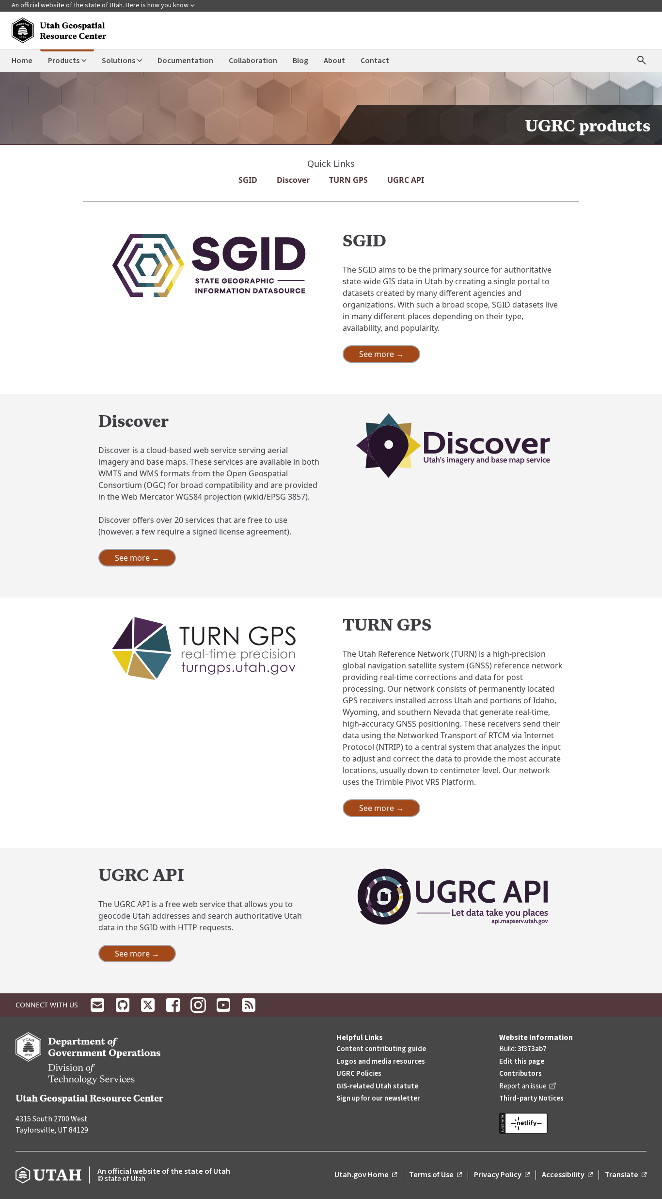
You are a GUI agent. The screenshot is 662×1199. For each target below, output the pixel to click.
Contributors (520, 1074)
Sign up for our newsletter (378, 1098)
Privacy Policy (502, 1175)
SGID (247, 180)
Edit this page (521, 1061)
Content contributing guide (381, 1049)
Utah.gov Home (365, 1175)
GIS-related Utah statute (377, 1086)
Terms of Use (435, 1175)
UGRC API (405, 180)
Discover (293, 180)
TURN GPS (348, 180)
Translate (625, 1175)
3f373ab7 (532, 1049)
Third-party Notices (531, 1098)
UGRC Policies (358, 1074)
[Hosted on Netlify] (572, 1123)
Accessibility (567, 1175)
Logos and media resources (380, 1061)
